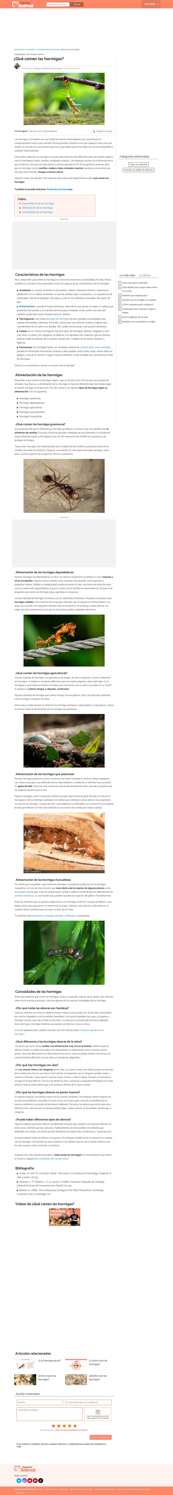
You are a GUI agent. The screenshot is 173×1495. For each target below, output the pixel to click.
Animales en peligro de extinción (138, 170)
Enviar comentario (100, 1437)
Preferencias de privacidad (104, 1489)
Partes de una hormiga (59, 189)
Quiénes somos (51, 1489)
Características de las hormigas (38, 203)
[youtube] (29, 1480)
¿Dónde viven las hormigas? (98, 1377)
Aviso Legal (63, 1489)
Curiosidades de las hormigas (37, 212)
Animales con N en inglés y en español (139, 300)
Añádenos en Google (104, 131)
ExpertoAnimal (19, 49)
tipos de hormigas (59, 319)
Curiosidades (30, 49)
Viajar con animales (138, 164)
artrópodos (55, 779)
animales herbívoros (24, 896)
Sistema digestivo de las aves (135, 317)
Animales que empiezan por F (135, 295)
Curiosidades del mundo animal (48, 49)
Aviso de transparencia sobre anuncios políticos (133, 1489)
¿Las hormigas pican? (49, 1361)
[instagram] (24, 1480)
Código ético (20, 1493)
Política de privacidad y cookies (81, 1489)
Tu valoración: (47, 1430)
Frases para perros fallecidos (135, 283)
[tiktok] (40, 1480)
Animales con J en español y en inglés (138, 322)
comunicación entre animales (95, 347)
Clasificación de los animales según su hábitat (139, 311)
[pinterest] (35, 1480)
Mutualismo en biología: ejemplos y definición (53, 916)
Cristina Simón (29, 68)
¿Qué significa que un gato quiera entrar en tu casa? (139, 289)
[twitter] (18, 1480)
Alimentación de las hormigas (37, 208)
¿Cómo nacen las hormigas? (47, 1377)
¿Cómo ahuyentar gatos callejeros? (138, 304)
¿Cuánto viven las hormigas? (98, 1362)
